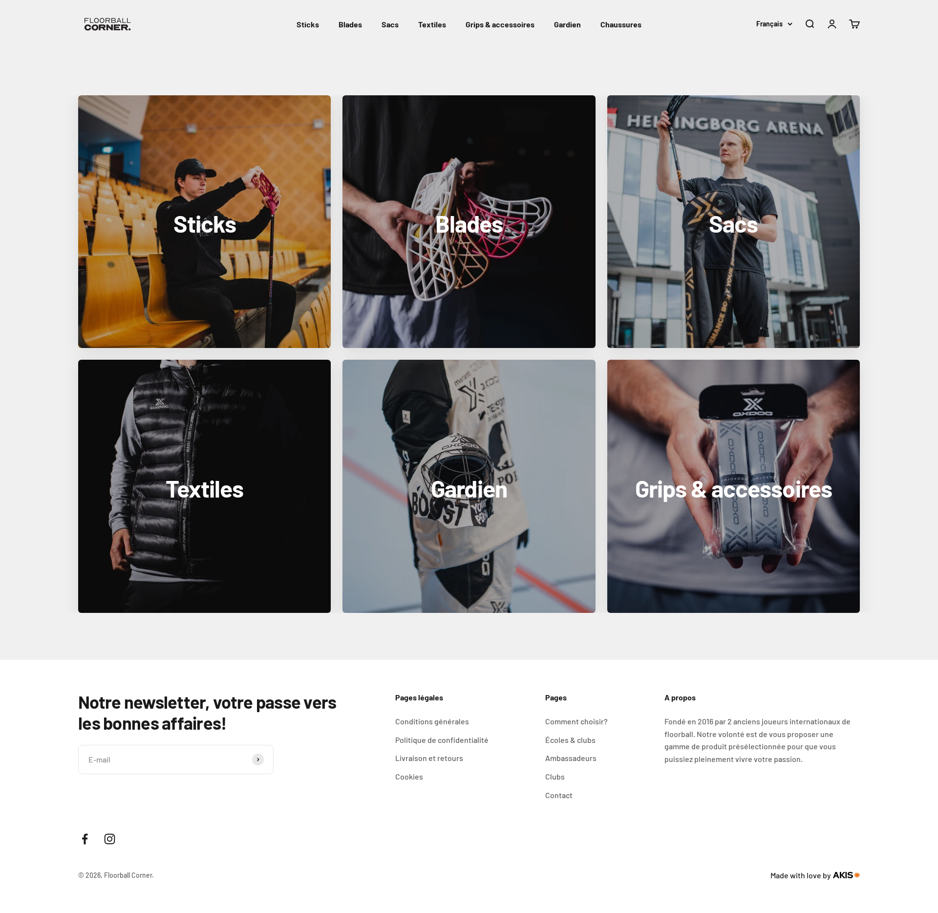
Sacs (390, 24)
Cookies (409, 776)
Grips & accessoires (500, 24)
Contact (559, 795)
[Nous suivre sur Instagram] (109, 839)
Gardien (567, 24)
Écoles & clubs (570, 739)
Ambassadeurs (571, 757)
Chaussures (620, 24)
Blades (350, 24)
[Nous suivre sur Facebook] (84, 839)
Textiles (432, 24)
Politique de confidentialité (442, 739)
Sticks (308, 24)
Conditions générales (432, 721)
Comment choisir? (576, 721)
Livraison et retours (429, 757)
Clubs (555, 776)
